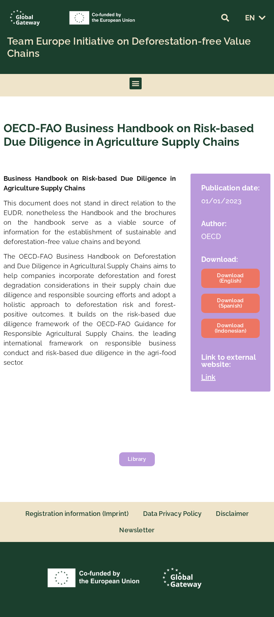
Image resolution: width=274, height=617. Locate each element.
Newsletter (136, 530)
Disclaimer (232, 513)
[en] (262, 18)
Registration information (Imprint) (77, 513)
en (250, 18)
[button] (225, 18)
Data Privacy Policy (172, 513)
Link (208, 377)
